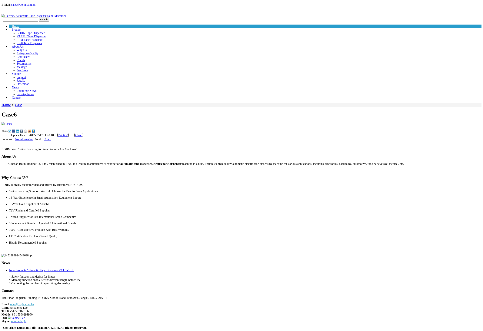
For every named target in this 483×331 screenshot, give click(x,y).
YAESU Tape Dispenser (31, 36)
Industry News (25, 94)
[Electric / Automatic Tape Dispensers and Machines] (34, 15)
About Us (18, 46)
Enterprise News (26, 90)
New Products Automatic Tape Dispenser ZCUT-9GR (41, 270)
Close (78, 135)
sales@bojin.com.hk (23, 4)
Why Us (22, 50)
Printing (63, 135)
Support (16, 73)
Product (16, 29)
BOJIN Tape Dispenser (31, 33)
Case (18, 105)
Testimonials (24, 63)
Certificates (23, 56)
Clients (21, 60)
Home (15, 26)
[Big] (7, 123)
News (15, 87)
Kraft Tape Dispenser (29, 43)
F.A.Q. (21, 80)
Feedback (22, 70)
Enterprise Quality (27, 53)
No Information (24, 139)
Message (22, 67)
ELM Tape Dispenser (29, 39)
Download (23, 84)
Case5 (47, 139)
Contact (16, 97)
